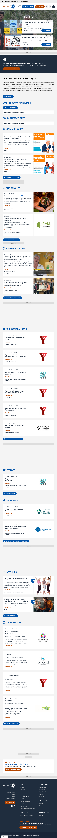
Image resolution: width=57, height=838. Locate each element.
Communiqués (42, 787)
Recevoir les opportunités (13, 769)
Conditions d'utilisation (33, 835)
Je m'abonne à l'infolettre (11, 68)
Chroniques (42, 789)
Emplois (41, 803)
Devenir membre (11, 792)
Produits (41, 817)
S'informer (43, 784)
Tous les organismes (10, 107)
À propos (13, 794)
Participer (25, 813)
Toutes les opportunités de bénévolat (16, 541)
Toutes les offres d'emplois (13, 439)
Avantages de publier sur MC (28, 808)
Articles (41, 794)
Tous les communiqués (12, 177)
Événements (24, 817)
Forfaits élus (24, 806)
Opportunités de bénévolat (27, 815)
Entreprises (23, 789)
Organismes (23, 787)
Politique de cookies (21, 835)
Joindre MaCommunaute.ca (10, 797)
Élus (22, 792)
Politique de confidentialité (8, 835)
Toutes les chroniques (11, 239)
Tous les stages (10, 493)
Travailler (43, 801)
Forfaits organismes (25, 801)
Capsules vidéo (43, 792)
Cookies (5, 836)
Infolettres (41, 796)
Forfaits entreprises (25, 804)
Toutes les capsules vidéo (13, 297)
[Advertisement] (28, 313)
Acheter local (44, 813)
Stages (41, 806)
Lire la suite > (8, 96)
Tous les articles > (11, 615)
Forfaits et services (25, 797)
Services (41, 815)
